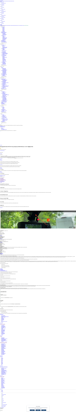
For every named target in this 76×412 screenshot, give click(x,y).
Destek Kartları (4, 93)
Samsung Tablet (2, 345)
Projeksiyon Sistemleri (3, 109)
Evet (1, 164)
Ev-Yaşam (23, 25)
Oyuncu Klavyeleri (4, 97)
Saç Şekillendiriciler (4, 80)
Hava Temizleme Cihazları (3, 73)
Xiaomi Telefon (2, 350)
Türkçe (2, 390)
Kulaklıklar (2, 332)
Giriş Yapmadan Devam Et (2, 126)
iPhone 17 (4, 27)
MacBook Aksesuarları (3, 52)
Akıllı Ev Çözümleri (3, 116)
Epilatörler (4, 85)
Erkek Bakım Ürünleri (3, 81)
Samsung (2, 358)
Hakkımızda (1, 314)
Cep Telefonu (2, 325)
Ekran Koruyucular (4, 38)
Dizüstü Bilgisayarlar (3, 48)
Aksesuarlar (2, 35)
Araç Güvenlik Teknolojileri (5, 119)
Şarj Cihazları (4, 39)
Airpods (2, 334)
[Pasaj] (1, 1)
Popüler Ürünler (2, 376)
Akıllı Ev (2, 320)
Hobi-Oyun (17, 25)
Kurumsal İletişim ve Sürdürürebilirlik (5, 316)
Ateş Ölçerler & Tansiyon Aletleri (4, 86)
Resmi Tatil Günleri (3, 372)
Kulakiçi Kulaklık (3, 333)
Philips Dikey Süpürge (3, 346)
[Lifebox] (38, 398)
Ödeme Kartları (2, 103)
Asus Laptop (2, 352)
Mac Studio (4, 46)
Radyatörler (4, 75)
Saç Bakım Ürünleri (3, 79)
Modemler (4, 54)
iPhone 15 (4, 28)
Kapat (0, 159)
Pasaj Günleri (2, 369)
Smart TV (3, 107)
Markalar (1, 356)
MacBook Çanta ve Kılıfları (5, 53)
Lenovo (2, 361)
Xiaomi (2, 363)
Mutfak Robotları (4, 71)
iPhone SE (2, 385)
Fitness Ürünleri (4, 115)
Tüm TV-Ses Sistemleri (3, 111)
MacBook (3, 49)
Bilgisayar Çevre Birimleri (3, 55)
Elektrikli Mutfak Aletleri (3, 70)
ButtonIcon (1, 158)
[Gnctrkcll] (38, 400)
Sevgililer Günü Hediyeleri (3, 370)
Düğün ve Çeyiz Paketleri (3, 368)
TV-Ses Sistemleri (20, 25)
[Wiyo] (38, 403)
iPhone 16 (2, 378)
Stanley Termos (2, 354)
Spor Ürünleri (2, 114)
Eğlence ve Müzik (4, 95)
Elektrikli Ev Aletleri (10, 25)
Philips (2, 362)
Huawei (2, 360)
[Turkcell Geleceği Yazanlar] (38, 404)
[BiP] (38, 396)
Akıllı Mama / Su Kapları (5, 118)
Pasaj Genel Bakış (3, 315)
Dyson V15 (2, 386)
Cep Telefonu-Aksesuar (2, 25)
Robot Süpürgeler (4, 68)
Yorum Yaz (1, 238)
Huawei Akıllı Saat (3, 348)
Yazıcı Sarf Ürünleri (4, 61)
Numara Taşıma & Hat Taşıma (4, 321)
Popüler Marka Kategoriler (3, 342)
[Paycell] (38, 399)
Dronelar (2, 102)
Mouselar (3, 58)
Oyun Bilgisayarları (4, 50)
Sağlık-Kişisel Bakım (14, 25)
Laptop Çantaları (4, 60)
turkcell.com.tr (1, 0)
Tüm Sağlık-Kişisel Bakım (3, 88)
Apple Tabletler (4, 51)
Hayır (0, 164)
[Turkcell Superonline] (38, 394)
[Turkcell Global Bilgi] (38, 402)
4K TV (3, 108)
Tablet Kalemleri (4, 63)
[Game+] (38, 401)
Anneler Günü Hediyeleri (3, 373)
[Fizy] (38, 393)
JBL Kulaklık (2, 344)
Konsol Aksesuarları (4, 99)
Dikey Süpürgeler (4, 69)
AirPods (3, 36)
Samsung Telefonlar (3, 343)
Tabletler (2, 328)
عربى (1, 391)
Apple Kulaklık (2, 347)
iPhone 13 (4, 29)
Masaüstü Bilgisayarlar (5, 47)
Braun (2, 359)
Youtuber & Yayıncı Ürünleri (4, 101)
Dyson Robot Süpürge (3, 353)
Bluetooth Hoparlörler (5, 110)
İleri (1, 153)
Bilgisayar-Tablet (6, 25)
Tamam (1, 167)
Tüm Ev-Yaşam (2, 121)
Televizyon (2, 331)
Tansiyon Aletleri (4, 87)
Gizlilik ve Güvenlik (3, 317)
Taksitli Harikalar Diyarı (3, 374)
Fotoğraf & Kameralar (3, 100)
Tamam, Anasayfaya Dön (2, 175)
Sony (1, 364)
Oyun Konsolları (3, 91)
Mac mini (3, 45)
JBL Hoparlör (2, 349)
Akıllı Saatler (4, 33)
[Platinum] (38, 395)
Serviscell (3, 120)
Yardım (1, 336)
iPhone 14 (2, 381)
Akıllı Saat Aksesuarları (5, 37)
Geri (0, 153)
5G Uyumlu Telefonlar (3, 41)
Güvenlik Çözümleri (4, 117)
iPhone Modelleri (3, 326)
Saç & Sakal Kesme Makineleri (5, 82)
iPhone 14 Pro (2, 382)
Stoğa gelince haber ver (2, 150)
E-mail (6, 155)
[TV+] (38, 397)
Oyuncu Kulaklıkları (4, 98)
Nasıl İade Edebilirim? (3, 339)
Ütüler (2, 67)
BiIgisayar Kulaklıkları (5, 57)
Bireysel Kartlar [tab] (1, 253)
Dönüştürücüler (4, 59)
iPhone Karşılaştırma (3, 340)
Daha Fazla (1, 207)
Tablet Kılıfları (4, 62)
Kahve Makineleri (4, 72)
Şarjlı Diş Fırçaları (4, 83)
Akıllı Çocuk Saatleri (5, 34)
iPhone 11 (3, 30)
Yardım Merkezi (2, 337)
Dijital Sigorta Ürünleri (5, 96)
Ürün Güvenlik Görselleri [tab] (2, 270)
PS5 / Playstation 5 (3, 387)
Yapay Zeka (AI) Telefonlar (4, 32)
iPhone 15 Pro (2, 380)
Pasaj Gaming (2, 319)
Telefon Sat (2, 341)
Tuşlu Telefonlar (2, 40)
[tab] (1, 178)
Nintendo (3, 92)
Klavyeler (3, 56)
